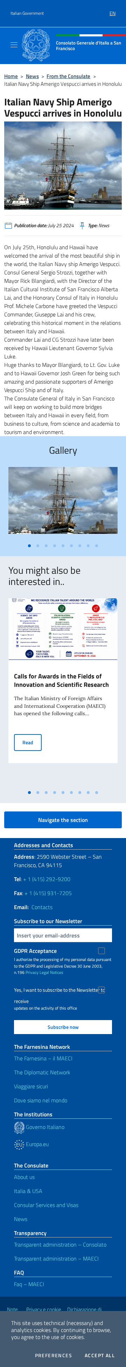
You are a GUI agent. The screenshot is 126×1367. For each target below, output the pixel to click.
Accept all (100, 1355)
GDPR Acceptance (35, 951)
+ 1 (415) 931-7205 (48, 893)
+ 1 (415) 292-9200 (46, 879)
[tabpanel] (63, 503)
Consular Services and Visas (46, 1205)
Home (11, 76)
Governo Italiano (44, 1127)
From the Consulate (68, 76)
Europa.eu (36, 1144)
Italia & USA (28, 1191)
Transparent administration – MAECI (56, 1258)
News (32, 76)
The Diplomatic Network (42, 1072)
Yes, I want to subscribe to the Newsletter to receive (59, 991)
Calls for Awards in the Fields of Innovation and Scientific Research (61, 680)
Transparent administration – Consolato (60, 1244)
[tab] (29, 545)
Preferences (53, 1355)
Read (32, 742)
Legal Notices (51, 972)
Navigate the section (63, 820)
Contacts (41, 907)
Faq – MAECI (29, 1284)
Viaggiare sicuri (31, 1086)
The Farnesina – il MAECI (43, 1058)
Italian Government (27, 13)
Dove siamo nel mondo (40, 1100)
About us (24, 1177)
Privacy (32, 972)
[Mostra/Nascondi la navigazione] (14, 45)
